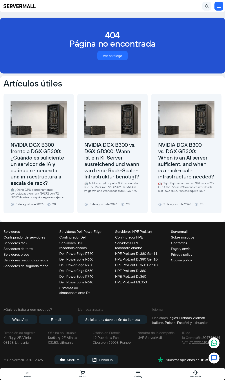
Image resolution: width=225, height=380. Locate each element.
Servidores (12, 231)
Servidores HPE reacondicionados (128, 245)
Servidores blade (16, 254)
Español (183, 322)
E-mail (56, 319)
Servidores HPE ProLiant (133, 231)
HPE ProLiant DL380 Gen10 (136, 259)
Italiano (157, 322)
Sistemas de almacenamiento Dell (75, 290)
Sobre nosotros (182, 237)
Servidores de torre (18, 248)
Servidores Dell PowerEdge (80, 231)
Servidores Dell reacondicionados (73, 245)
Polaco (170, 322)
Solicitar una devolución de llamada (112, 319)
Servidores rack (15, 243)
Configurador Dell (73, 237)
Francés (185, 318)
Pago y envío (181, 248)
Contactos (179, 243)
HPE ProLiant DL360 (130, 276)
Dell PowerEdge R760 (76, 253)
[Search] (206, 6)
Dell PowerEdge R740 (76, 276)
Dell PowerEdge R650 (76, 270)
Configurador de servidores (24, 237)
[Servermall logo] (20, 6)
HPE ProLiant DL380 (130, 270)
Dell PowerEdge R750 (76, 265)
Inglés (173, 318)
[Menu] (218, 6)
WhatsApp (20, 319)
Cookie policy (181, 260)
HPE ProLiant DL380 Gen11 (136, 253)
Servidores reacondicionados (26, 260)
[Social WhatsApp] (214, 343)
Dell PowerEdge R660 (76, 259)
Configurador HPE (129, 237)
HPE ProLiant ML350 (131, 282)
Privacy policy (181, 254)
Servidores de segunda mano (26, 266)
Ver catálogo (112, 55)
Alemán (199, 318)
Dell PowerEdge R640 (76, 282)
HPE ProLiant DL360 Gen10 (136, 265)
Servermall (179, 231)
